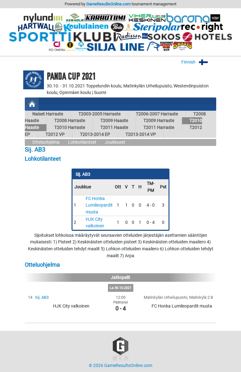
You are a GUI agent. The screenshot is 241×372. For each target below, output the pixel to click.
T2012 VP (55, 134)
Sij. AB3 (42, 297)
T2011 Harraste (158, 127)
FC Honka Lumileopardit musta (99, 205)
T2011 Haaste (114, 127)
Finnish (188, 62)
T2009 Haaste (114, 120)
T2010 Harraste (69, 127)
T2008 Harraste (69, 120)
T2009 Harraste (158, 120)
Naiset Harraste (47, 114)
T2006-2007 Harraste (157, 114)
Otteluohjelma (46, 142)
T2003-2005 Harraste (99, 114)
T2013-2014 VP (141, 134)
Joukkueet (115, 142)
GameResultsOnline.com (108, 4)
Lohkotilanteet (82, 142)
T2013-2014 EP (95, 134)
